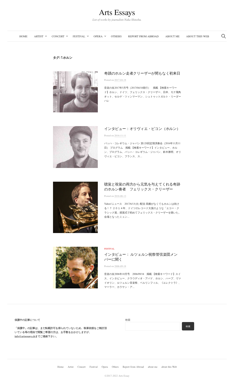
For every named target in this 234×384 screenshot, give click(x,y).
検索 (127, 319)
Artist (38, 36)
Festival (79, 36)
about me (172, 36)
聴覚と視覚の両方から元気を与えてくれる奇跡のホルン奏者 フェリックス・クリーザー (142, 187)
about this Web (197, 36)
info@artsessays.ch (25, 336)
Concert (58, 36)
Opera (98, 36)
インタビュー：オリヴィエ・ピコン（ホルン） (142, 128)
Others (116, 36)
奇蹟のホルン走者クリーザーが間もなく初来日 (142, 73)
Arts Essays (117, 12)
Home (23, 36)
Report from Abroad (143, 36)
